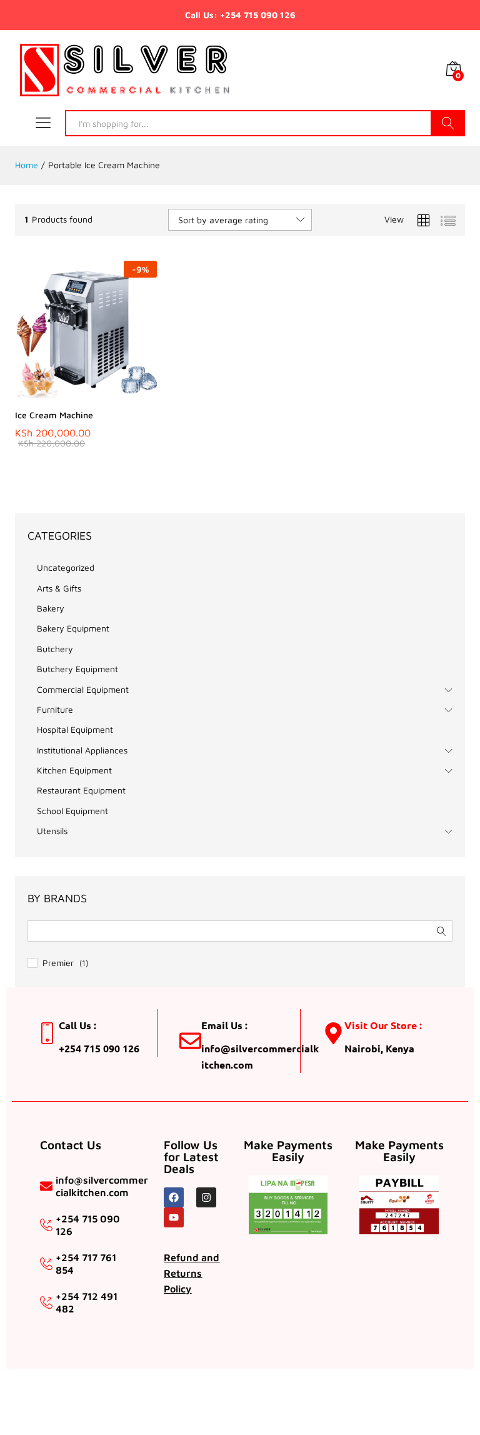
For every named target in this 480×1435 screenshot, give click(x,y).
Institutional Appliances (82, 750)
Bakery (50, 608)
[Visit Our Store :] (333, 1033)
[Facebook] (174, 1197)
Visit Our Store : (383, 1025)
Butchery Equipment (77, 668)
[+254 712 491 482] (46, 1302)
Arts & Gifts (59, 588)
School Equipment (72, 810)
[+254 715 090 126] (46, 1225)
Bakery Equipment (73, 628)
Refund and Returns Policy (191, 1273)
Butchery (55, 648)
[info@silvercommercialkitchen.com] (46, 1186)
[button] (55, 394)
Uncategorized (65, 567)
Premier (58, 962)
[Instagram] (206, 1197)
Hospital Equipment (75, 729)
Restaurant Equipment (81, 790)
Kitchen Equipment (74, 770)
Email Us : (224, 1025)
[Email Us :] (190, 1041)
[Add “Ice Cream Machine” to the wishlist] (112, 394)
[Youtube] (174, 1217)
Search (448, 123)
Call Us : (77, 1025)
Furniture (55, 709)
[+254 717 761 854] (46, 1263)
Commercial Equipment (83, 689)
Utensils (52, 830)
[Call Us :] (48, 1033)
